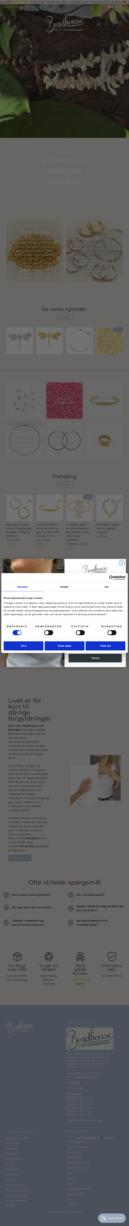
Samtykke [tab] (22, 586)
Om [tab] (107, 586)
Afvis (24, 645)
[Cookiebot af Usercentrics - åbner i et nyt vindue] (111, 577)
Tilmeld (95, 658)
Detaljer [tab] (64, 586)
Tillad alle (105, 645)
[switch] (48, 632)
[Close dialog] (122, 563)
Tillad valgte (65, 645)
